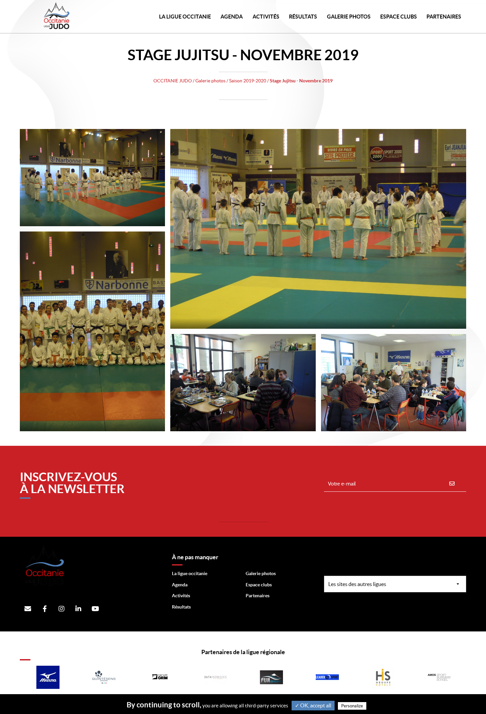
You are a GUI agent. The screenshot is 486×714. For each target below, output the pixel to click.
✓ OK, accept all (313, 705)
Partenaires (257, 595)
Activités (266, 17)
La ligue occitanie (189, 573)
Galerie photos (349, 17)
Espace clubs (259, 584)
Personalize (352, 705)
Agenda (232, 17)
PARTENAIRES (443, 17)
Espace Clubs (398, 17)
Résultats (303, 17)
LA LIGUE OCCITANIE (185, 17)
